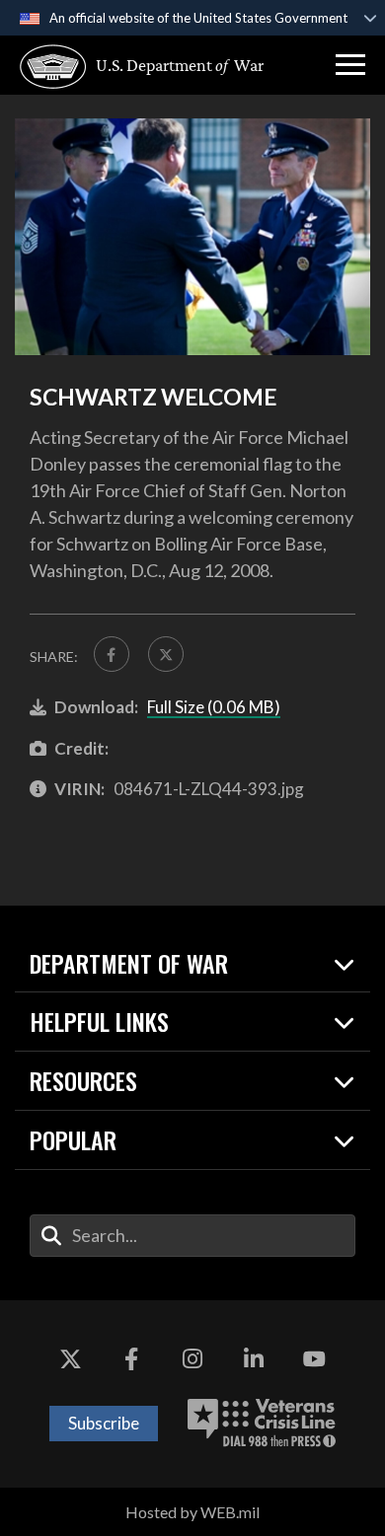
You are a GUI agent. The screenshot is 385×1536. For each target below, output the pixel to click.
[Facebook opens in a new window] (131, 1359)
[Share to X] (166, 654)
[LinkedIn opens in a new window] (253, 1359)
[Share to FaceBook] (111, 654)
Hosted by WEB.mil (192, 1511)
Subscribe (103, 1423)
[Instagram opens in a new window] (192, 1359)
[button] (350, 65)
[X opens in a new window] (71, 1359)
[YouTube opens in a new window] (314, 1359)
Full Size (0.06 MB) (213, 706)
